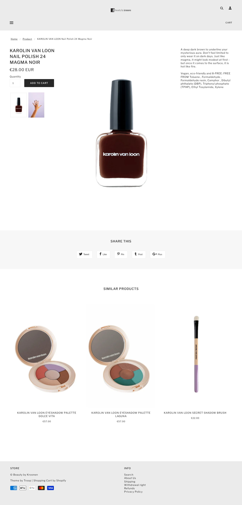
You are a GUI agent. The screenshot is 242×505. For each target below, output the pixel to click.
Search (128, 474)
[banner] (121, 10)
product (27, 39)
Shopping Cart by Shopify (49, 480)
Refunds (129, 488)
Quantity (15, 76)
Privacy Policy (133, 491)
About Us (130, 477)
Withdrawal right (135, 484)
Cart (229, 22)
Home (14, 39)
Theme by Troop (20, 480)
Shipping (129, 481)
